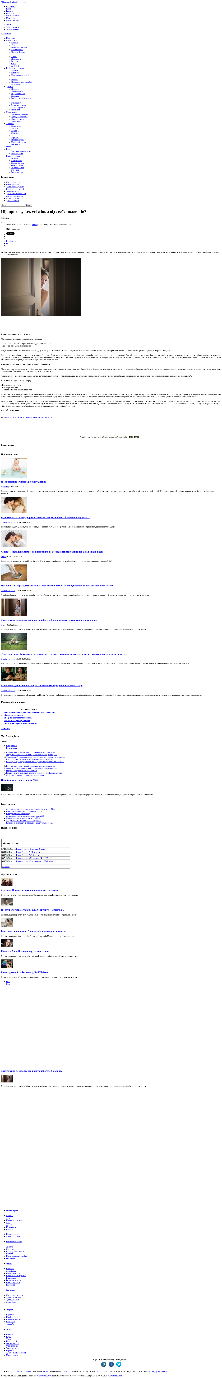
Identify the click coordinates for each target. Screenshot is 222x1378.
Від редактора (17, 172)
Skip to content (22, 2)
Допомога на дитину (15, 187)
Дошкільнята (17, 91)
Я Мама (14, 43)
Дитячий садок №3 (23, 855)
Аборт (14, 56)
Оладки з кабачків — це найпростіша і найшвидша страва (31, 755)
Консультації (16, 161)
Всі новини (11, 6)
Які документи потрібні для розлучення (23, 820)
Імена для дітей (13, 184)
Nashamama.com (44, 1376)
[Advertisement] (20, 1028)
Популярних (11, 746)
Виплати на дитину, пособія (17, 721)
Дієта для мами (18, 119)
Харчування (11, 112)
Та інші (9, 1329)
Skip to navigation (8, 2)
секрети (8, 417)
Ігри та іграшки (18, 107)
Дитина (9, 87)
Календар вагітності (20, 75)
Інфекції (14, 130)
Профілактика (17, 140)
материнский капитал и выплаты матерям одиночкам (29, 712)
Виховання (16, 103)
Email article (11, 241)
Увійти (9, 25)
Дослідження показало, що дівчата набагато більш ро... (32, 1070)
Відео (8, 149)
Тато (13, 45)
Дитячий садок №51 (24, 852)
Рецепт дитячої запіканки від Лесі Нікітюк (24, 972)
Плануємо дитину (19, 47)
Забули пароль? (13, 29)
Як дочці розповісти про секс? (18, 718)
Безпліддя (15, 84)
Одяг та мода (17, 165)
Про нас (9, 9)
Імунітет (15, 137)
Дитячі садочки (13, 182)
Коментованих (12, 748)
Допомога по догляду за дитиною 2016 (23, 818)
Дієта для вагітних (19, 117)
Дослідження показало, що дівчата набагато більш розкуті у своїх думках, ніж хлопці (49, 620)
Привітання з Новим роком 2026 (19, 780)
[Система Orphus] (111, 438)
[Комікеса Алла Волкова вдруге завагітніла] (7, 946)
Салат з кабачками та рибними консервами (25, 775)
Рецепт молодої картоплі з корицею (21, 770)
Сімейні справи (8, 522)
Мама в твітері (12, 20)
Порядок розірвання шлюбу (18, 813)
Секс (13, 63)
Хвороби (10, 124)
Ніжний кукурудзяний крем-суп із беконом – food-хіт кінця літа (34, 773)
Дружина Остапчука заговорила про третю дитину (29, 890)
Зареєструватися (13, 27)
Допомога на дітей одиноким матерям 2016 (25, 816)
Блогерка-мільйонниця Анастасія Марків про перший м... (33, 931)
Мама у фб (10, 18)
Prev (8, 981)
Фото (8, 147)
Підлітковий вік (18, 93)
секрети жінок (17, 417)
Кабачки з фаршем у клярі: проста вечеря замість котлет (30, 752)
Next (8, 984)
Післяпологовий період (21, 82)
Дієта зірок (16, 121)
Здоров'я (15, 66)
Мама (34, 224)
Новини (14, 158)
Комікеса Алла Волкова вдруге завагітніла (25, 951)
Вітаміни (15, 133)
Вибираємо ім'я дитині (21, 98)
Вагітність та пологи (15, 68)
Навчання (15, 110)
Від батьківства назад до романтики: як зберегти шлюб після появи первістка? (45, 517)
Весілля (14, 61)
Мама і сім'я (11, 40)
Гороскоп (15, 170)
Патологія (15, 144)
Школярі (15, 96)
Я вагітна (15, 73)
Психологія (16, 59)
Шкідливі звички (18, 142)
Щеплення (16, 126)
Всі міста (6, 867)
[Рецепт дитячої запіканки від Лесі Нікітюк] (7, 967)
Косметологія (17, 50)
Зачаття (14, 70)
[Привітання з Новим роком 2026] (7, 790)
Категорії (5, 728)
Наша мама (6, 34)
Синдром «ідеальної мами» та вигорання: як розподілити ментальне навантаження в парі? (52, 551)
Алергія (14, 128)
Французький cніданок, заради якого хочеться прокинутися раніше (35, 757)
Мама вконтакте (13, 16)
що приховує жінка (30, 417)
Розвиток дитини (18, 105)
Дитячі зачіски (12, 200)
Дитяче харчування (19, 114)
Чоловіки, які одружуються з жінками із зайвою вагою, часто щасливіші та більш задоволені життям (57, 585)
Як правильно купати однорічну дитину (23, 481)
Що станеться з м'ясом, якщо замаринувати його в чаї (29, 759)
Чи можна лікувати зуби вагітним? (20, 723)
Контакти (10, 13)
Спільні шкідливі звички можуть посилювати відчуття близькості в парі (41, 685)
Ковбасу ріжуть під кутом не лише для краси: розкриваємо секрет (35, 761)
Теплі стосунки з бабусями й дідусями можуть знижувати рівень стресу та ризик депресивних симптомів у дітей (63, 654)
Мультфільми (17, 154)
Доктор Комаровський (21, 151)
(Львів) (42, 849)
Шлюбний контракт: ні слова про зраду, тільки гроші (29, 823)
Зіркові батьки (17, 163)
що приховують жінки (46, 417)
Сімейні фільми (18, 52)
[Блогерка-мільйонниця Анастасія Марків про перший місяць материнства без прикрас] (7, 926)
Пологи (14, 80)
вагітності (66, 1371)
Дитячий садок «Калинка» (27, 849)
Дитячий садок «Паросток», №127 (30, 858)
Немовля (15, 89)
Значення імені (17, 167)
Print (8, 243)
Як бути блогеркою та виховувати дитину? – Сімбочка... (32, 909)
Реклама (9, 11)
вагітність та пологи (22, 1371)
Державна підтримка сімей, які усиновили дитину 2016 (30, 809)
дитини (46, 1371)
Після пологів (102, 1371)
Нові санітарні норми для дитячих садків (24, 811)
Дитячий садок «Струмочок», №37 (30, 861)
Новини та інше (13, 156)
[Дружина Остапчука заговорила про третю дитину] (7, 885)
